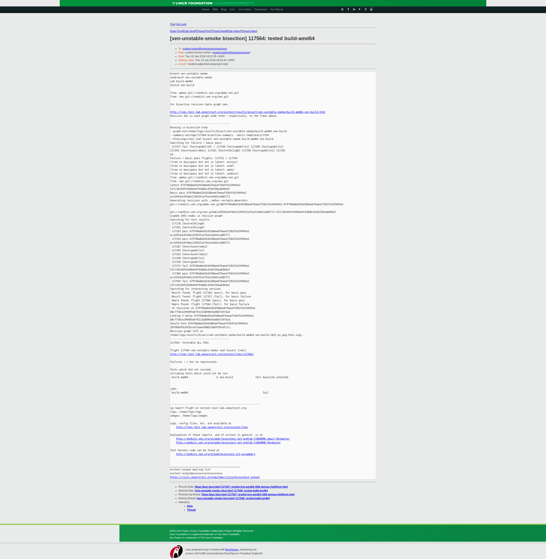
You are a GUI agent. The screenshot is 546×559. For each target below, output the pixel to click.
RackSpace (231, 549)
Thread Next (219, 31)
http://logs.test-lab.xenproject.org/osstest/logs (212, 427)
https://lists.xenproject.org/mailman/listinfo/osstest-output (215, 477)
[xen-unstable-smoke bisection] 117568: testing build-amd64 (231, 490)
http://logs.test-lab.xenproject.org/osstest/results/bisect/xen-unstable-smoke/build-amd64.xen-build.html (247, 112)
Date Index (233, 31)
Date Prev (176, 31)
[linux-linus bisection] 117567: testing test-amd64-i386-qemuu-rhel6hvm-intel (241, 486)
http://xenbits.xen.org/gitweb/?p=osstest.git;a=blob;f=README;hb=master (228, 442)
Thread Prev (203, 31)
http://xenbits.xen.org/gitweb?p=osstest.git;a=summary (215, 454)
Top (173, 24)
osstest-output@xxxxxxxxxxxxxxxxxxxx (205, 48)
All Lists (181, 24)
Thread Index (249, 31)
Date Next (189, 31)
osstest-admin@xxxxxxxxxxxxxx (231, 52)
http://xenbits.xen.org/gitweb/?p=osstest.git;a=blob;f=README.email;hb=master (233, 438)
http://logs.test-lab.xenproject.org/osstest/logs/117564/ (212, 354)
